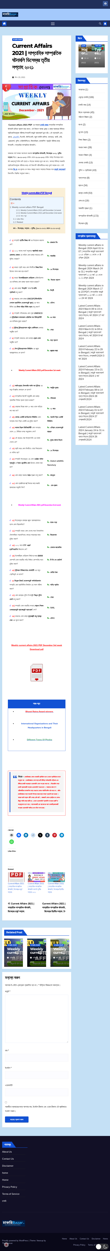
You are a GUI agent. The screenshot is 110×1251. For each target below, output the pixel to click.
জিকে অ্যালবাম (84, 112)
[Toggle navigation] (52, 23)
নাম (7, 1050)
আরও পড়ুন (24, 216)
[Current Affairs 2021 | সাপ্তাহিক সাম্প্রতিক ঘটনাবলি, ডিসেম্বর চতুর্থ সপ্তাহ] (16, 877)
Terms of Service (10, 1194)
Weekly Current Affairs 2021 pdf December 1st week (41, 210)
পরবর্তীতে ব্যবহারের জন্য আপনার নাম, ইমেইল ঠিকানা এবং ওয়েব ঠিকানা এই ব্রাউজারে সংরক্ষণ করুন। (35, 1109)
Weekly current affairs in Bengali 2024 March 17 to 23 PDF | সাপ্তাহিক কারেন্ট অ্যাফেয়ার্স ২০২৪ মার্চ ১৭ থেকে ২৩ (91, 291)
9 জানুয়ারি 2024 (83, 58)
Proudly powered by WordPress (15, 1241)
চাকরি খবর (82, 105)
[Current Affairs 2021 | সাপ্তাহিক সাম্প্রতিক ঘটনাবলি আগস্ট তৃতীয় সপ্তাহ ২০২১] (36, 877)
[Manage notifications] (6, 1244)
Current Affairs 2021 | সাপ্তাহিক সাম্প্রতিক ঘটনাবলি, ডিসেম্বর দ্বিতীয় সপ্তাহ (53, 907)
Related (20, 222)
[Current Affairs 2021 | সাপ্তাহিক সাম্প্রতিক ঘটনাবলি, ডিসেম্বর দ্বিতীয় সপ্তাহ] (56, 877)
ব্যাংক (80, 185)
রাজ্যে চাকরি (83, 193)
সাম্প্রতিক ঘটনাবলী (17, 39)
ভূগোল (80, 132)
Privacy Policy (9, 1187)
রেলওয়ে (81, 200)
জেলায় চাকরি (83, 162)
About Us (7, 1152)
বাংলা (80, 124)
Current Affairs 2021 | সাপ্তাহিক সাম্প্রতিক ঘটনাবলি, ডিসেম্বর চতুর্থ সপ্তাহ (21, 907)
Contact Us (8, 1159)
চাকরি (4, 1201)
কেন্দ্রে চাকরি (83, 97)
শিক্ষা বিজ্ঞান (82, 140)
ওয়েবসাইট (8, 1085)
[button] (100, 23)
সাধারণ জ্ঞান (82, 147)
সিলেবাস (81, 223)
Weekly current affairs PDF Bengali (28, 207)
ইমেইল (8, 1068)
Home (5, 1180)
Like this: (20, 219)
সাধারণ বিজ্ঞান (83, 155)
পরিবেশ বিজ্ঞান (83, 117)
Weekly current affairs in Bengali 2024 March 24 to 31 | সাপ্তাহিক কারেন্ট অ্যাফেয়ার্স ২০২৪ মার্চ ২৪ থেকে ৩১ (91, 271)
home (5, 1173)
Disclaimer (7, 1166)
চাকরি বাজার (44, 125)
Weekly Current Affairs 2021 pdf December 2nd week (41, 213)
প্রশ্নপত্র (82, 178)
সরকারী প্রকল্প (83, 208)
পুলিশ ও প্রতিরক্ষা (85, 170)
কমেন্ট (7, 991)
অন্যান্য (81, 89)
